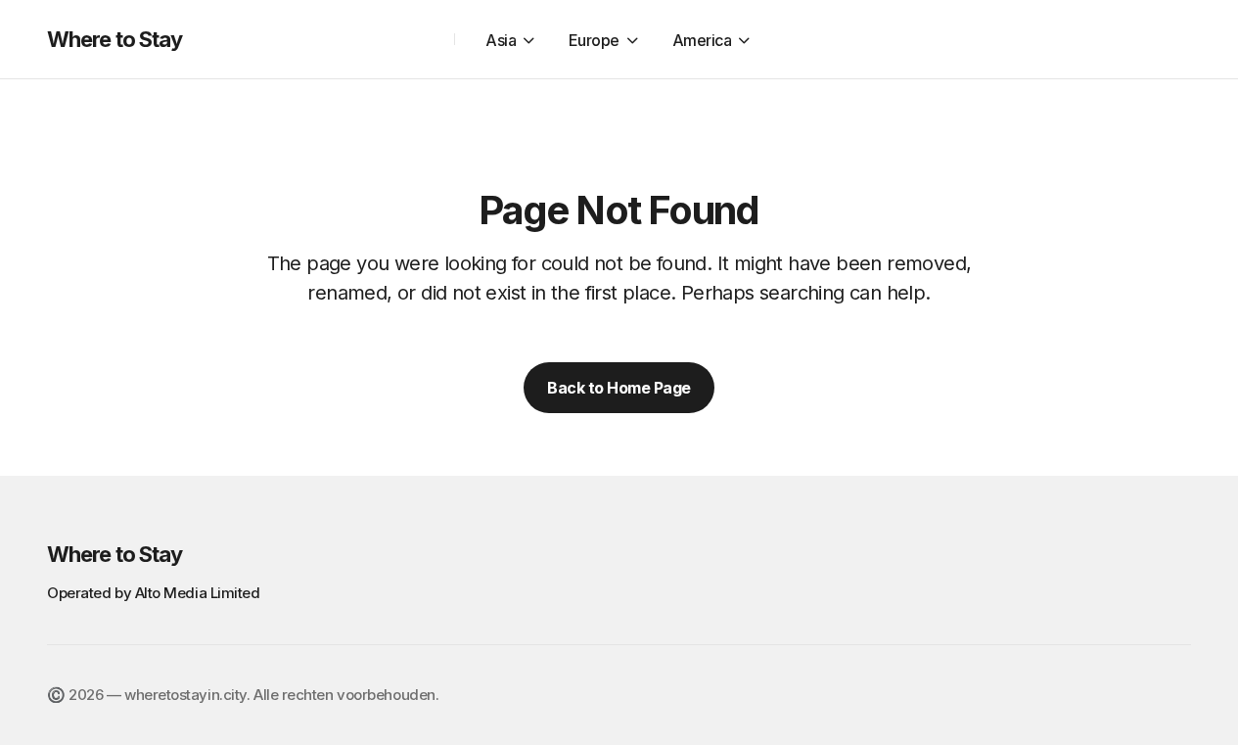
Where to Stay (115, 39)
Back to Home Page (619, 387)
